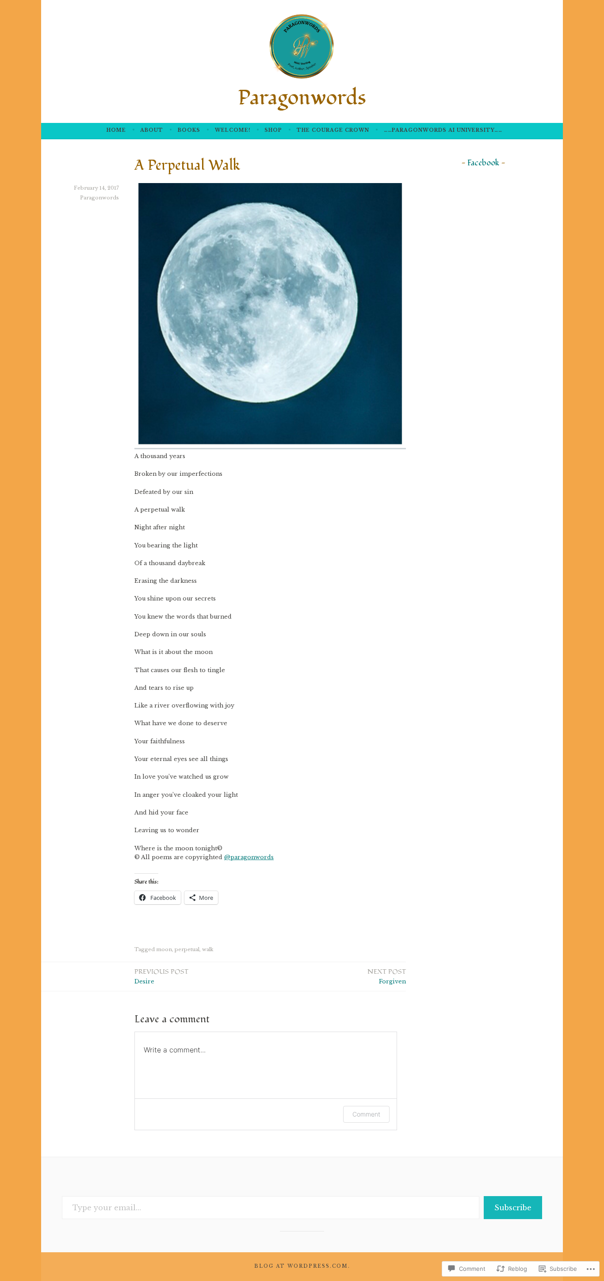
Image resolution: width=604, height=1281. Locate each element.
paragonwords (249, 857)
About (151, 130)
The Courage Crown (333, 130)
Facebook (483, 162)
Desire (161, 976)
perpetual (187, 949)
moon (164, 949)
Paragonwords (302, 98)
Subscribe (512, 1207)
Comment (366, 1114)
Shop (273, 130)
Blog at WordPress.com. (302, 1266)
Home (116, 130)
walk (208, 949)
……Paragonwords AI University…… (443, 130)
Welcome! (232, 130)
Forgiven (386, 976)
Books (189, 130)
